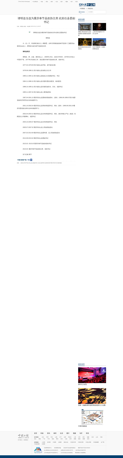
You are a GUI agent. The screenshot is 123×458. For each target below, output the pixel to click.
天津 (47, 437)
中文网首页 (35, 1)
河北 (52, 437)
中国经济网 (80, 442)
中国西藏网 (96, 442)
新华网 (49, 442)
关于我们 (20, 440)
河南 (101, 437)
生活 (57, 1)
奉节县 (26, 163)
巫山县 (30, 163)
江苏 (79, 437)
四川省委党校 (58, 163)
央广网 (102, 442)
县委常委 (42, 163)
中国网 (54, 442)
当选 (39, 163)
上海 (75, 437)
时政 (42, 1)
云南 (66, 438)
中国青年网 (73, 442)
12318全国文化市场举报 (66, 452)
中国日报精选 (82, 426)
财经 (52, 1)
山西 (56, 437)
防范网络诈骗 (57, 447)
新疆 (84, 438)
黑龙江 (69, 437)
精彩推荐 (81, 364)
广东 (44, 438)
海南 (53, 438)
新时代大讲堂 (82, 384)
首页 (35, 433)
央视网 (60, 442)
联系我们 (26, 440)
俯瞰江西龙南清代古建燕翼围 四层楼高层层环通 (84, 33)
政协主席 (23, 163)
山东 (97, 437)
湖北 (35, 438)
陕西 (79, 438)
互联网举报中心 (48, 447)
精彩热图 (81, 19)
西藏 (75, 438)
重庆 (57, 438)
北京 (43, 437)
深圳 (88, 438)
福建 (88, 437)
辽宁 (60, 437)
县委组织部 (47, 163)
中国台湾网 (88, 442)
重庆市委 (53, 163)
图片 (62, 1)
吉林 (65, 437)
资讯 (47, 1)
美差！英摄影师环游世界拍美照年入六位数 (92, 405)
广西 (48, 438)
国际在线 (66, 442)
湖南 (40, 438)
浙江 (84, 437)
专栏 (72, 1)
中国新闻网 (37, 444)
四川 (62, 438)
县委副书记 (35, 163)
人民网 (43, 442)
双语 (76, 1)
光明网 (43, 444)
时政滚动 (90, 8)
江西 (92, 437)
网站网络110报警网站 (80, 452)
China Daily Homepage (24, 1)
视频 (67, 1)
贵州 (70, 438)
